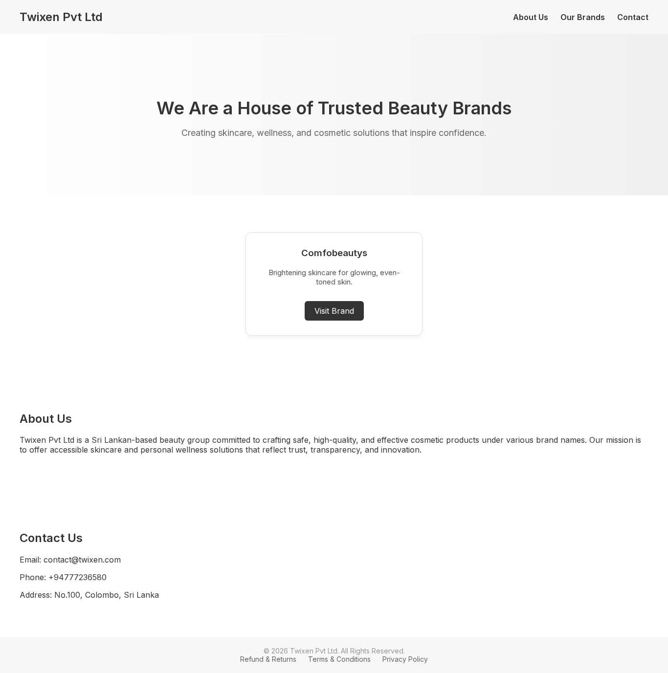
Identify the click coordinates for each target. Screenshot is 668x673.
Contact (632, 17)
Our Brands (582, 17)
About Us (530, 17)
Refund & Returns (268, 659)
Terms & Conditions (339, 659)
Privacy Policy (405, 659)
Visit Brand (334, 311)
